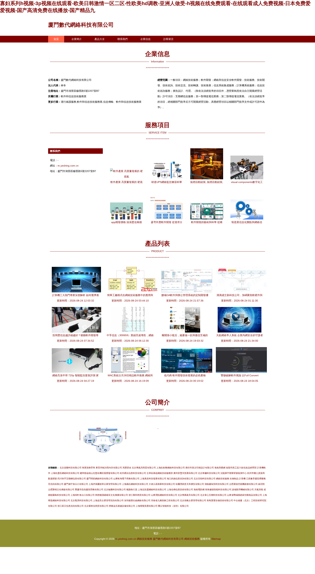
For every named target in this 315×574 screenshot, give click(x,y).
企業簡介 (76, 39)
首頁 (56, 39)
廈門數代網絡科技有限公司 (81, 25)
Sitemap (216, 538)
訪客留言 (168, 39)
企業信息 (145, 39)
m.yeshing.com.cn (68, 165)
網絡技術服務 (144, 538)
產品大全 (99, 39)
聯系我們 (122, 39)
